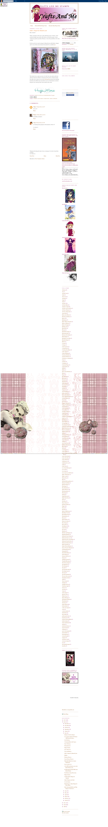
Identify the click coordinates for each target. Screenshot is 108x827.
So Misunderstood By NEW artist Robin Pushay (71, 770)
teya (63, 642)
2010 (65, 804)
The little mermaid (65, 574)
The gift (63, 567)
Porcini (63, 507)
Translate (71, 44)
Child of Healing (65, 353)
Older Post (58, 156)
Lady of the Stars (65, 458)
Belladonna (64, 320)
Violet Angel (64, 592)
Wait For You (64, 594)
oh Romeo (64, 629)
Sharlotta (64, 531)
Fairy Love (64, 389)
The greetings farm (66, 569)
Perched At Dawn (65, 504)
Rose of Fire (64, 524)
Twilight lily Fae (65, 584)
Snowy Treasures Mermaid (67, 547)
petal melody (64, 632)
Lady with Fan (65, 459)
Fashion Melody (65, 398)
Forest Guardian (65, 408)
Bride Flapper (65, 336)
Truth (63, 579)
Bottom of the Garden (66, 335)
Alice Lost (64, 296)
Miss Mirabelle (65, 487)
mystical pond (65, 627)
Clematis (64, 361)
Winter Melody (65, 597)
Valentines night (65, 586)
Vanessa (63, 587)
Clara (63, 360)
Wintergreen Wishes (66, 599)
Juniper (63, 441)
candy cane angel (65, 607)
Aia (62, 291)
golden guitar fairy (66, 616)
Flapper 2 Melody (65, 403)
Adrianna (64, 290)
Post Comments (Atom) (39, 158)
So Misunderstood (65, 549)
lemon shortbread (65, 622)
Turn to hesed (64, 581)
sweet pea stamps (65, 641)
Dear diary (64, 380)
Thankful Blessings (66, 561)
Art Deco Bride (65, 305)
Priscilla (63, 509)
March (66, 796)
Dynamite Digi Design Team (54, 25)
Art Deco (64, 303)
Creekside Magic (65, 365)
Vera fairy (64, 589)
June (66, 791)
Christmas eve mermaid (66, 358)
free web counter (65, 812)
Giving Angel (65, 423)
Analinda (64, 298)
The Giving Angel (65, 562)
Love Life (64, 469)
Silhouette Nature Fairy (66, 542)
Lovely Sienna (67, 782)
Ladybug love (65, 461)
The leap (64, 572)
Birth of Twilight (65, 325)
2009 (65, 806)
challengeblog (47, 79)
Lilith (63, 464)
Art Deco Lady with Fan (67, 308)
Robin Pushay (65, 519)
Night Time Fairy (65, 497)
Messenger (64, 486)
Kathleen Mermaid (66, 444)
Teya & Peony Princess (68, 759)
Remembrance (65, 516)
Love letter (64, 471)
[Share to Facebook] (34, 97)
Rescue (63, 517)
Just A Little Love (68, 764)
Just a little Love (65, 443)
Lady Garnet (64, 449)
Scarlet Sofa (64, 527)
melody (63, 624)
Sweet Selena (64, 554)
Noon (63, 499)
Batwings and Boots (66, 316)
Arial (63, 301)
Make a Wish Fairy (66, 474)
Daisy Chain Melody (66, 371)
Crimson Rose (65, 366)
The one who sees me (66, 576)
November (67, 725)
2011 (65, 802)
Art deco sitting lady (66, 311)
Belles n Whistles (65, 323)
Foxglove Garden (65, 411)
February (67, 798)
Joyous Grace (64, 439)
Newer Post (32, 156)
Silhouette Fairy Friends (67, 536)
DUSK (63, 368)
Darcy (63, 374)
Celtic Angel (64, 351)
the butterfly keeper (66, 644)
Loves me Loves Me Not (67, 472)
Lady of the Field (65, 456)
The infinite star (65, 571)
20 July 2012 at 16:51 (41, 114)
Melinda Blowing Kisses (67, 481)
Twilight (63, 582)
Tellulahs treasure (65, 559)
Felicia (63, 400)
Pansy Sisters (64, 502)
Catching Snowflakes (66, 350)
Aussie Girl (64, 313)
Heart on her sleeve (66, 428)
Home (31, 25)
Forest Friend (64, 406)
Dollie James (64, 383)
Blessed (63, 330)
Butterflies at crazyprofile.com (68, 709)
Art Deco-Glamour (65, 310)
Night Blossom (65, 496)
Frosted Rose (64, 414)
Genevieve (64, 418)
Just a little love (67, 749)
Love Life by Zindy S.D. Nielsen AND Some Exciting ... (70, 737)
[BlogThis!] (32, 97)
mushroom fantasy (65, 626)
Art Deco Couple (65, 306)
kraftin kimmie (65, 621)
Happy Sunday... (67, 774)
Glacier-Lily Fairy (65, 424)
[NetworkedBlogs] (70, 93)
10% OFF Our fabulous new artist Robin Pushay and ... (71, 766)
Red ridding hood (65, 514)
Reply (34, 110)
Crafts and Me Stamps (54, 6)
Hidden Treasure (65, 431)
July (66, 733)
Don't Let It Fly (65, 385)
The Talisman (64, 566)
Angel (63, 300)
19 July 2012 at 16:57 (40, 106)
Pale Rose (64, 501)
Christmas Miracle (65, 356)
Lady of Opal (64, 451)
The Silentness (65, 564)
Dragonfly (64, 386)
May (63, 479)
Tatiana (63, 557)
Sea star (63, 529)
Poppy (63, 506)
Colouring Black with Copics (70, 742)
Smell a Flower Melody (66, 546)
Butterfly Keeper (65, 340)
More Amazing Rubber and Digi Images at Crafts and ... (70, 787)
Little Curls (64, 466)
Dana (63, 373)
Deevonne (64, 381)
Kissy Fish (64, 446)
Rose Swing (64, 522)
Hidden (65, 755)
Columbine (64, 363)
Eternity (63, 388)
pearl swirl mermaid (66, 631)
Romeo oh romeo (65, 521)
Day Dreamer (64, 376)
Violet (63, 591)
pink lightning (65, 634)
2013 (65, 720)
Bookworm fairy (65, 333)
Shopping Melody (65, 534)
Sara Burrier (64, 526)
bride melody (64, 606)
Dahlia (63, 370)
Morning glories (65, 491)
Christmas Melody (65, 355)
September (67, 729)
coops (34, 122)
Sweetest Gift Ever (65, 556)
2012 (65, 722)
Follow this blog (70, 94)
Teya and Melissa (67, 751)
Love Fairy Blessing (66, 467)
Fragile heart (64, 413)
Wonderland (64, 601)
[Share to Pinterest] (36, 97)
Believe (63, 318)
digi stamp (64, 614)
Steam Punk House (66, 552)
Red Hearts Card (65, 512)
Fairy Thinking (65, 391)
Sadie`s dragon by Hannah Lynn (70, 753)
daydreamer (64, 612)
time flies (64, 646)
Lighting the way (65, 463)
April (66, 794)
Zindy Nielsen (65, 604)
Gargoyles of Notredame (67, 416)
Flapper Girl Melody (66, 404)
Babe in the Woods (66, 315)
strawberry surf (65, 639)
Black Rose (64, 328)
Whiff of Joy (64, 596)
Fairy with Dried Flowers (67, 396)
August (66, 731)
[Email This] (30, 97)
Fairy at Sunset (65, 393)
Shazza (34, 114)
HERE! (69, 68)
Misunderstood (67, 745)
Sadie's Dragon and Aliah (69, 780)
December (67, 723)
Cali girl (63, 343)
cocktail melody (65, 611)
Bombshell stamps (65, 331)
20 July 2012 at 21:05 (40, 122)
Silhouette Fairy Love (66, 537)
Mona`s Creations (44, 98)
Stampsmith (64, 551)
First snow (64, 401)
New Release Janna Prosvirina (70, 772)
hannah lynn (37, 98)
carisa (63, 609)
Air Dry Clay (64, 293)
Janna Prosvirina (65, 438)
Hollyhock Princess (66, 434)
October (66, 727)
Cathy (34, 106)
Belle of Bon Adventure (67, 321)
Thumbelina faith (65, 577)
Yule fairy (64, 602)
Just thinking (67, 740)
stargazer (64, 637)
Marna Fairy (64, 478)
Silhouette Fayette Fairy (67, 541)
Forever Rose (64, 409)
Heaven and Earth (65, 429)
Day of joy (64, 378)
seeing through (65, 636)
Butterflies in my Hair (66, 338)
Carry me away (65, 346)
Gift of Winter (65, 421)
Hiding (63, 433)
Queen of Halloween (66, 511)
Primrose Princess (67, 757)
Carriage (63, 345)
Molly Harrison (65, 489)
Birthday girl (64, 326)
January (66, 800)
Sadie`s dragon (53, 98)
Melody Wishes (65, 484)
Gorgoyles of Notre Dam (67, 426)
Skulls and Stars (65, 544)
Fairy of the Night (65, 394)
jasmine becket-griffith (66, 619)
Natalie (63, 494)
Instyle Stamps (65, 436)
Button (63, 341)
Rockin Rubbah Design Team (41, 25)
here (55, 44)
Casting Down (65, 348)
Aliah (63, 295)
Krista (63, 448)
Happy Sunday (67, 747)
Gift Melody (64, 419)
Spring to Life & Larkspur (69, 734)
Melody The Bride (65, 482)
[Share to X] (33, 97)
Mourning (64, 492)
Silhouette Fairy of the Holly (67, 539)
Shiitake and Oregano (66, 532)
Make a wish (64, 476)
